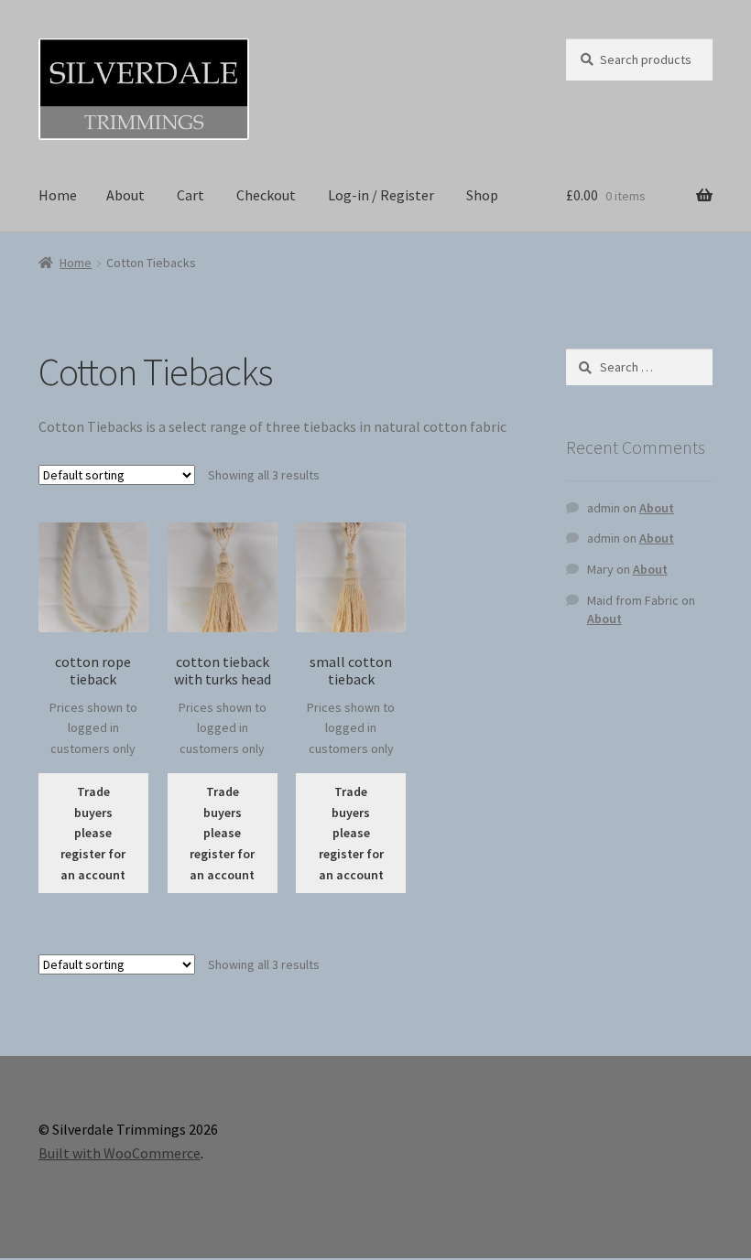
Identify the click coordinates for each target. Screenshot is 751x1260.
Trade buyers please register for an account (92, 833)
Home (57, 195)
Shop (482, 195)
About (125, 195)
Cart (190, 195)
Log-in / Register (381, 195)
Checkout (266, 195)
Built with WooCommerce (119, 1153)
